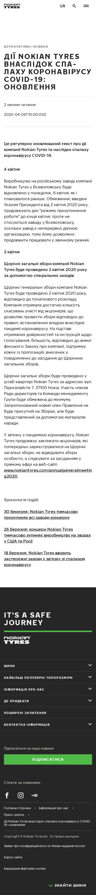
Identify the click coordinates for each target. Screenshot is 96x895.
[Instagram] (21, 795)
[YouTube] (34, 795)
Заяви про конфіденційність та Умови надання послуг (45, 846)
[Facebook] (7, 795)
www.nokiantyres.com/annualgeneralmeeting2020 (48, 473)
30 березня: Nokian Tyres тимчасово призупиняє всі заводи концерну (41, 514)
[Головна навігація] (86, 6)
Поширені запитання (25, 713)
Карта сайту (13, 857)
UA (62, 5)
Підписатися (48, 759)
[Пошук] (74, 6)
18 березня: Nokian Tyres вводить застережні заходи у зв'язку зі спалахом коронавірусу (44, 558)
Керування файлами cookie (25, 868)
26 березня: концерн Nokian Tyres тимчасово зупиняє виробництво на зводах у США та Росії (47, 535)
